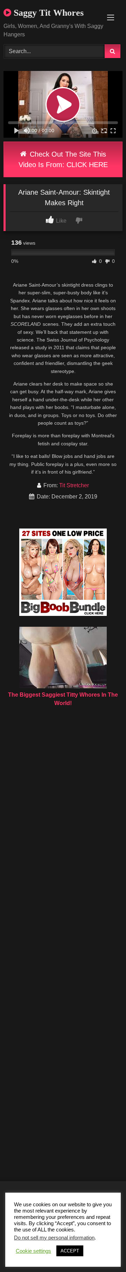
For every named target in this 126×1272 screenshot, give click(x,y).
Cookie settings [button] (33, 1251)
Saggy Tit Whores (47, 13)
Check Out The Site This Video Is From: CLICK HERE (63, 159)
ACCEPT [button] (70, 1250)
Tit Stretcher (74, 485)
